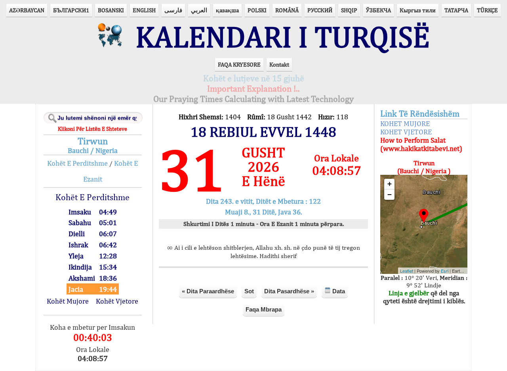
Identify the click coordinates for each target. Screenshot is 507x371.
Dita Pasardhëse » (289, 291)
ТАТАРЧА (456, 10)
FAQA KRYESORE (239, 64)
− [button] (389, 194)
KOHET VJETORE (406, 132)
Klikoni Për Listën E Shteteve (92, 129)
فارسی (173, 10)
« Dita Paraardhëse (208, 291)
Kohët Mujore (68, 301)
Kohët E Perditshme (77, 163)
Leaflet (406, 271)
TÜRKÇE (487, 10)
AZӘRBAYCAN (26, 10)
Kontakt (279, 64)
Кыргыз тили (418, 10)
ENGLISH (144, 10)
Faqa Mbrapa (264, 309)
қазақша (227, 10)
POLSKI (257, 10)
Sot (249, 291)
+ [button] (389, 184)
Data (338, 291)
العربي (199, 10)
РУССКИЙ (319, 10)
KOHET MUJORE (405, 123)
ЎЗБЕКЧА (378, 10)
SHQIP (349, 10)
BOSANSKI (111, 10)
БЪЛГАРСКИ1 (71, 10)
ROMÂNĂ (287, 10)
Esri (444, 271)
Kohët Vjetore (117, 301)
